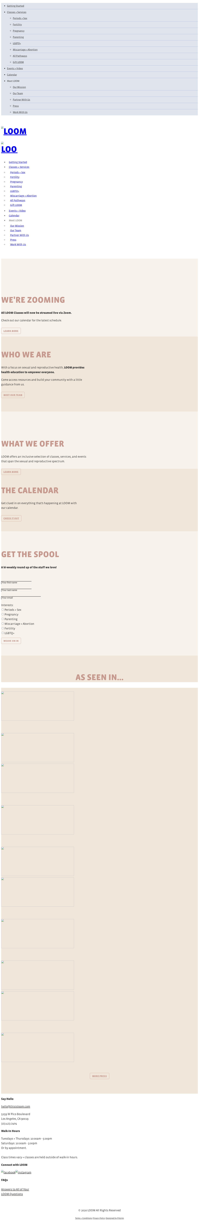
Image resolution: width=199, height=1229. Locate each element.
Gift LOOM (18, 62)
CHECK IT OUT (11, 518)
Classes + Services (16, 12)
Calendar (12, 74)
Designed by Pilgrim (115, 1218)
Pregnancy (18, 30)
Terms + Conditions (83, 1218)
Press (16, 106)
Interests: (7, 605)
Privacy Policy (99, 1218)
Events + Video (15, 68)
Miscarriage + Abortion (25, 49)
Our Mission (19, 87)
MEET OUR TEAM (12, 395)
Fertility (17, 24)
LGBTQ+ (17, 43)
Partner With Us (21, 99)
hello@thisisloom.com (15, 1106)
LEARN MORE (11, 331)
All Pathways (20, 56)
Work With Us (20, 112)
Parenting (18, 37)
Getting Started (15, 6)
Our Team (18, 93)
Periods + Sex (20, 18)
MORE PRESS (99, 1076)
